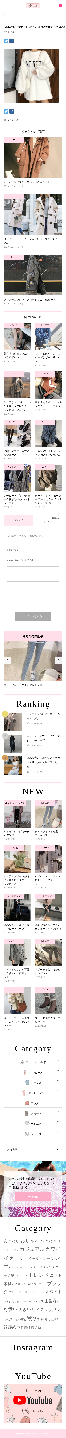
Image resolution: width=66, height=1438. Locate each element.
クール (34, 1258)
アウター (36, 1103)
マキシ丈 (9, 1301)
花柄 (20, 1327)
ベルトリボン (25, 1292)
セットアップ (36, 1093)
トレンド (39, 1275)
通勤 (37, 1327)
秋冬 (37, 1319)
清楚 (23, 1319)
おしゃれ (30, 1240)
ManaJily (33, 1196)
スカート (36, 1113)
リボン (18, 1302)
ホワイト (54, 1292)
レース (39, 1301)
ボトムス (36, 1123)
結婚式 (54, 1319)
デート (21, 1275)
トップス (36, 1082)
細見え (46, 1319)
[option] (33, 664)
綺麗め (10, 1327)
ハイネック (19, 1284)
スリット (27, 1267)
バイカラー (32, 1284)
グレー (45, 1258)
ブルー (13, 1292)
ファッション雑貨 (36, 1062)
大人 (49, 1310)
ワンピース (36, 1072)
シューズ (36, 1133)
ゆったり (48, 1240)
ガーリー (19, 1258)
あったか (12, 1241)
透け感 (29, 1327)
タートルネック (42, 1267)
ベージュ (39, 1292)
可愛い (11, 1309)
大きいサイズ (31, 1309)
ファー (42, 1284)
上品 (48, 1301)
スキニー (18, 1267)
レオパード (27, 1301)
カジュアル (32, 1249)
